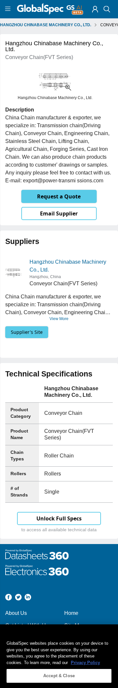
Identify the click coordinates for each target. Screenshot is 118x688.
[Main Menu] (8, 9)
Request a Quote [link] (59, 196)
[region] (59, 656)
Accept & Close (59, 675)
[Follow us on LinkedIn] (28, 598)
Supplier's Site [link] (27, 332)
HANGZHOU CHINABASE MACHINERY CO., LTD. (45, 25)
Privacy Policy (85, 662)
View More (59, 318)
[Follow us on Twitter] (18, 598)
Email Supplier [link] (59, 213)
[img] (95, 9)
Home (71, 613)
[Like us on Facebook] (8, 598)
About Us (16, 613)
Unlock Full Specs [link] (59, 518)
